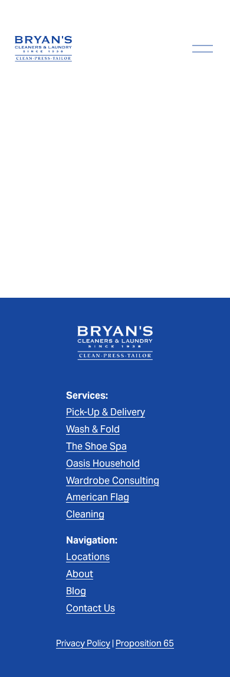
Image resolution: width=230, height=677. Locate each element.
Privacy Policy (83, 643)
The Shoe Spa (96, 446)
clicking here (192, 238)
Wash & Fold (93, 429)
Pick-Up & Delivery (105, 412)
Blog (76, 591)
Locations (88, 557)
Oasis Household (103, 463)
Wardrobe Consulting (112, 480)
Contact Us (90, 608)
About (79, 574)
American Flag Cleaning (97, 505)
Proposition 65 (145, 643)
